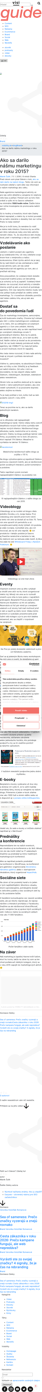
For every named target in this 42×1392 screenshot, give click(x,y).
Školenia (10, 1356)
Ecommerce (10, 32)
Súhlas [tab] (7, 671)
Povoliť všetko (21, 710)
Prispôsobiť (19, 718)
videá (7, 53)
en (5, 60)
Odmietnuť (21, 726)
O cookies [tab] (34, 671)
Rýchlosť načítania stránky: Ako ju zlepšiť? (23, 1192)
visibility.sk (6, 145)
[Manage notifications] (36, 1386)
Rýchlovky (11, 1310)
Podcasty (10, 1302)
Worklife (8, 43)
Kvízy (8, 1313)
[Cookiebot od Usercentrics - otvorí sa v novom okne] (29, 664)
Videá (8, 1299)
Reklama (8, 29)
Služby (9, 1354)
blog (15, 145)
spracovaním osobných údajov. (26, 1380)
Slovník (9, 1307)
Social (7, 37)
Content (8, 23)
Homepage (11, 1351)
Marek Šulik (5, 176)
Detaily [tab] (21, 671)
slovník (8, 47)
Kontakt (9, 1365)
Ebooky (9, 1305)
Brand (7, 34)
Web (7, 40)
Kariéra (9, 1362)
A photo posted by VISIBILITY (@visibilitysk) (17, 1007)
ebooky (8, 56)
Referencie (11, 1359)
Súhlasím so (21, 1380)
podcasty (9, 50)
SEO (6, 26)
